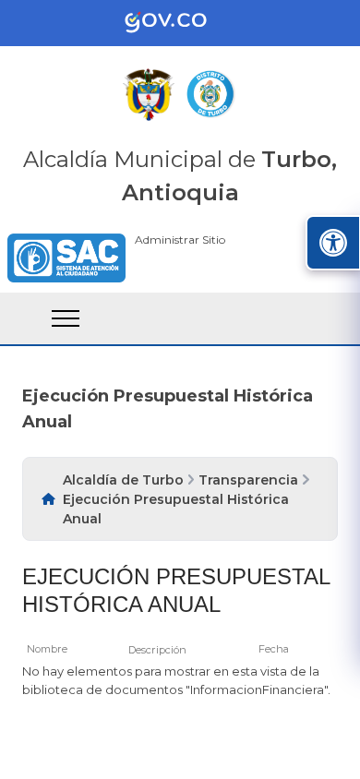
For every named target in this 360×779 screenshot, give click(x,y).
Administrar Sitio (180, 239)
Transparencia (248, 480)
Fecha (273, 648)
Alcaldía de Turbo (123, 480)
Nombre (47, 648)
